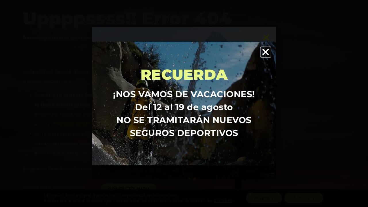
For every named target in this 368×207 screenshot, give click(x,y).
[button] (266, 52)
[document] (184, 103)
